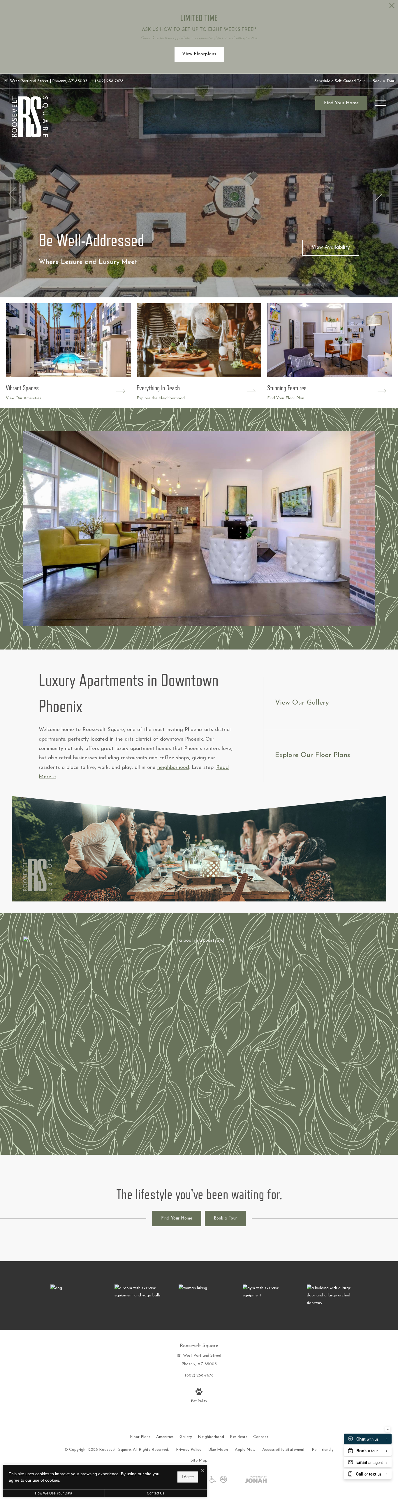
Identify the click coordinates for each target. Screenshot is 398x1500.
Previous (12, 194)
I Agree (188, 1477)
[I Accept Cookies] (203, 1471)
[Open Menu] (380, 103)
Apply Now (245, 1450)
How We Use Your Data (53, 1493)
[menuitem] (140, 1437)
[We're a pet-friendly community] (76, 1288)
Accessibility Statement (283, 1450)
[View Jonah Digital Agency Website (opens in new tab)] (256, 1480)
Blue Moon (218, 1450)
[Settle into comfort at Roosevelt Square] (333, 1295)
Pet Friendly (323, 1450)
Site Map (199, 1460)
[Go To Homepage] (30, 116)
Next (378, 194)
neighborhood (173, 767)
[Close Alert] (392, 7)
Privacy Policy (188, 1450)
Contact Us (155, 1493)
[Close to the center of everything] (205, 1288)
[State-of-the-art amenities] (141, 1291)
